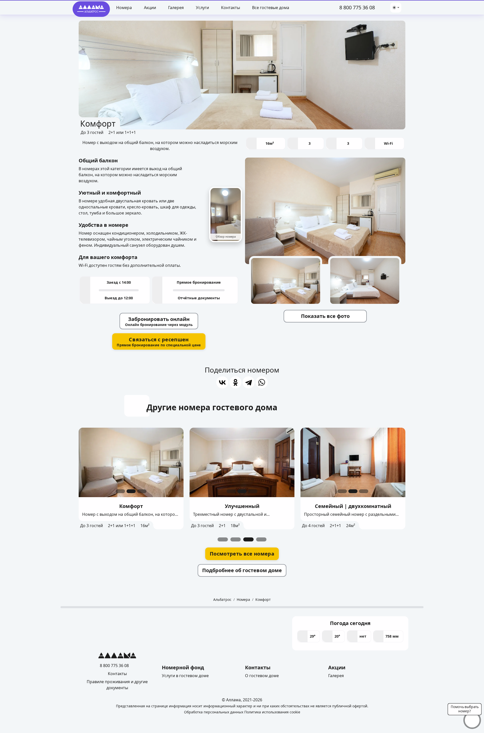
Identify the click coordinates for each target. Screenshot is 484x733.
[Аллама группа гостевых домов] (117, 656)
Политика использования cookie (272, 712)
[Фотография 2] (131, 491)
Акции (150, 7)
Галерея (176, 7)
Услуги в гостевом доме (185, 675)
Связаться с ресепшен (159, 341)
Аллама (233, 700)
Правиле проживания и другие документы (117, 684)
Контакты (230, 7)
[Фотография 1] (120, 491)
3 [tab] (248, 539)
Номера (124, 7)
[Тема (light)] (395, 8)
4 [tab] (261, 539)
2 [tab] (235, 539)
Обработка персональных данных (213, 712)
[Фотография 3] (141, 491)
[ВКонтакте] (222, 382)
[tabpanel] (131, 479)
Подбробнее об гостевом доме (242, 570)
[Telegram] (380, 7)
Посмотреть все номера (242, 553)
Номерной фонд (183, 667)
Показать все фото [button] (325, 316)
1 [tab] (223, 539)
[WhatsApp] (262, 382)
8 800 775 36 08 (357, 7)
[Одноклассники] (235, 382)
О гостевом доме (262, 675)
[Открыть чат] (472, 720)
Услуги (202, 7)
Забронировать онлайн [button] (159, 321)
